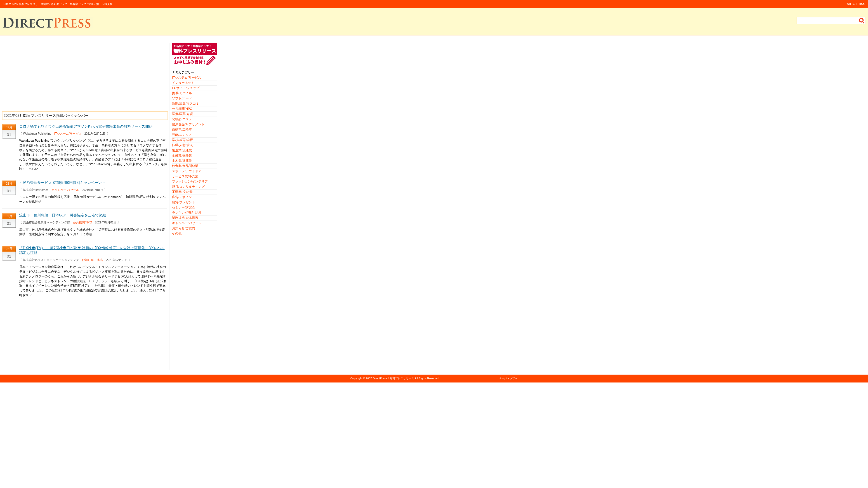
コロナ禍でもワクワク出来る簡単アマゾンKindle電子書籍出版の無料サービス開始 (86, 126)
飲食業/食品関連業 (185, 166)
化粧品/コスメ (182, 119)
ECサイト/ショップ (185, 88)
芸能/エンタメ (182, 134)
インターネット (183, 82)
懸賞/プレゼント (183, 202)
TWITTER (851, 3)
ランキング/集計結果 (186, 212)
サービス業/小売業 (185, 176)
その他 (177, 233)
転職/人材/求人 (182, 145)
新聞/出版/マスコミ (185, 103)
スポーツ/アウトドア (186, 171)
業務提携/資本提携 (185, 218)
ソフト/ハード (182, 98)
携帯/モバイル (182, 93)
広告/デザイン (182, 197)
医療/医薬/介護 (182, 114)
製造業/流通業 (182, 150)
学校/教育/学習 (182, 140)
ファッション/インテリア (190, 181)
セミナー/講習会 (183, 207)
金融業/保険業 (182, 155)
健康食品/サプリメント (188, 124)
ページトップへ (508, 378)
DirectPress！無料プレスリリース (393, 378)
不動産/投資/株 (182, 192)
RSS (862, 3)
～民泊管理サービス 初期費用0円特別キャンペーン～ (62, 183)
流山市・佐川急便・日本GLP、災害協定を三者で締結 (62, 215)
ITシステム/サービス (67, 133)
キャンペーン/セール (65, 190)
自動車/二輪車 (182, 129)
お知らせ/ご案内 (92, 260)
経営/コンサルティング (188, 186)
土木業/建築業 (182, 160)
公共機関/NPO (82, 222)
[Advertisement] (84, 75)
